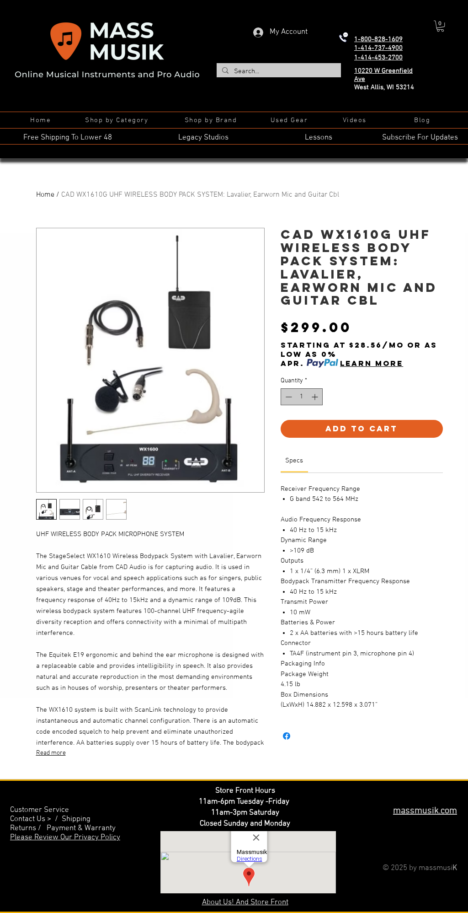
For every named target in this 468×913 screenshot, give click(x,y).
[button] (440, 26)
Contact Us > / (36, 819)
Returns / (28, 828)
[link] (294, 460)
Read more (51, 753)
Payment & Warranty (81, 828)
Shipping (76, 819)
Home (45, 194)
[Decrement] (287, 397)
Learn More (371, 363)
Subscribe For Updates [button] (420, 137)
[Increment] (315, 397)
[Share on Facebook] (286, 735)
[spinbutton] (301, 397)
